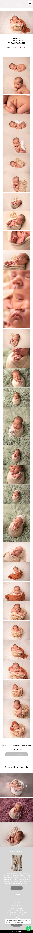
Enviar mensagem (17, 908)
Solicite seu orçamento (16, 754)
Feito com (16, 931)
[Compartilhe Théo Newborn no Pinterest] (20, 749)
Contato (16, 924)
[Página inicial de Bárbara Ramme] (13, 4)
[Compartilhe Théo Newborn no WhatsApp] (14, 749)
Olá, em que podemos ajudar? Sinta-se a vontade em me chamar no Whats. (16, 921)
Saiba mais (16, 888)
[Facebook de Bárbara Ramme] (13, 918)
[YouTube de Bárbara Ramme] (19, 918)
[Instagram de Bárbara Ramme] (16, 918)
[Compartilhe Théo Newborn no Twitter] (17, 749)
